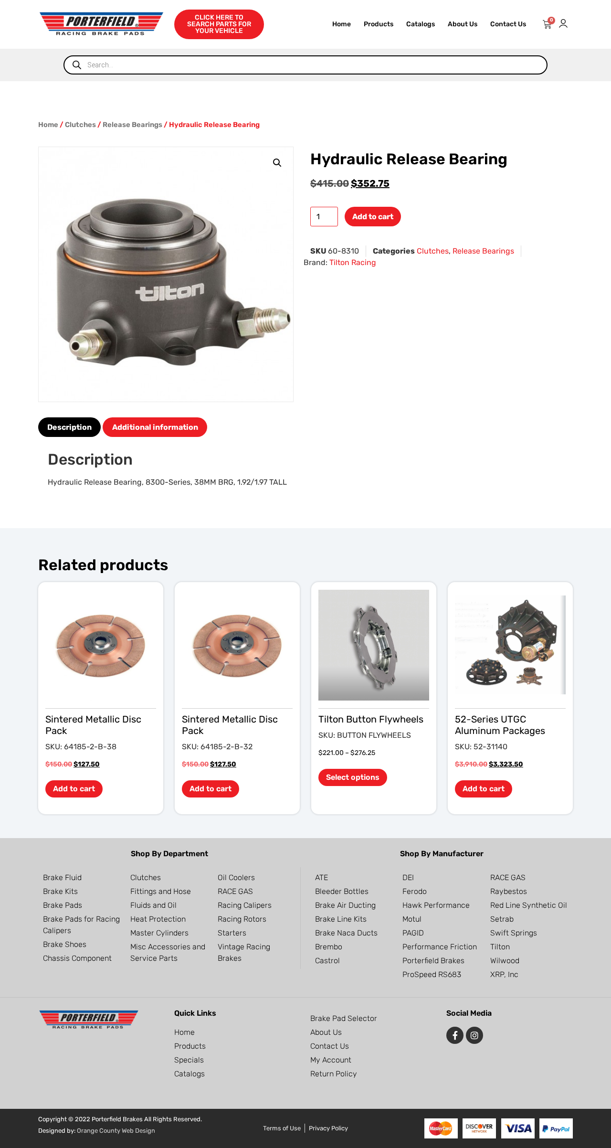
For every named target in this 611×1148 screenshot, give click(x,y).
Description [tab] (69, 427)
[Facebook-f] (455, 1035)
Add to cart (372, 216)
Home (341, 24)
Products (378, 24)
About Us (462, 24)
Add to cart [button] (74, 788)
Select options (352, 777)
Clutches (80, 124)
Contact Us (508, 24)
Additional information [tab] (155, 427)
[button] (277, 162)
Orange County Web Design (116, 1130)
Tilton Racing (352, 262)
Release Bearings (132, 124)
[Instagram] (474, 1035)
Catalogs (420, 24)
